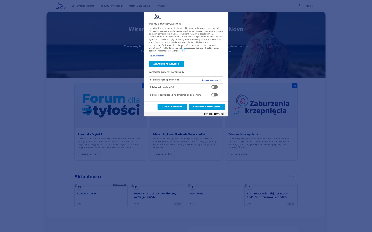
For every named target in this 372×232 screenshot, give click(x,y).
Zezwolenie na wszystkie (166, 63)
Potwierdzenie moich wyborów (206, 106)
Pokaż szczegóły (157, 55)
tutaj (184, 48)
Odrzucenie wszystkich (172, 106)
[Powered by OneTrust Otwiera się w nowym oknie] (215, 114)
